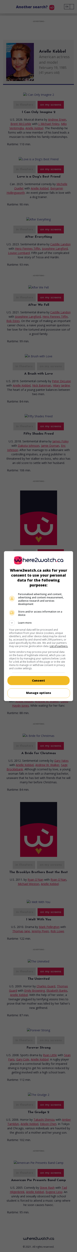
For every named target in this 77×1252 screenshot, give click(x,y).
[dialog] (38, 626)
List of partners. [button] (59, 646)
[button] (38, 623)
